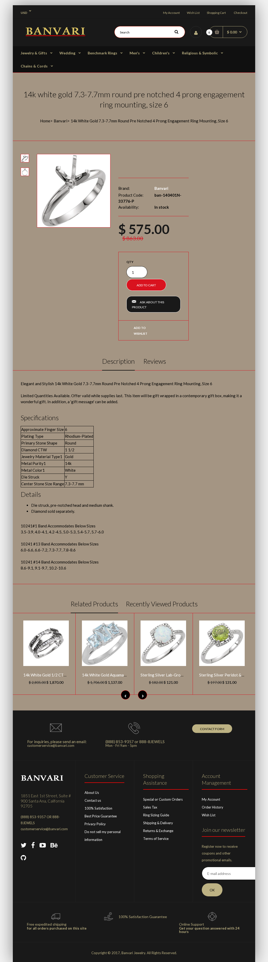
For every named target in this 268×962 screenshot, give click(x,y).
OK (212, 890)
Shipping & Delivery (158, 823)
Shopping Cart (216, 13)
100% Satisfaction (98, 808)
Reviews (154, 361)
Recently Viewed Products (162, 604)
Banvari (60, 120)
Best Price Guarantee (101, 816)
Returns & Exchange (158, 831)
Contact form (212, 729)
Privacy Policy (95, 824)
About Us (92, 792)
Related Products (94, 604)
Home (45, 120)
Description (118, 361)
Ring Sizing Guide (156, 815)
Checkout (240, 13)
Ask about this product (148, 304)
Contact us (93, 800)
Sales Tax (150, 807)
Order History (212, 807)
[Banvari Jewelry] (55, 34)
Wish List (193, 13)
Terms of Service (156, 838)
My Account (171, 13)
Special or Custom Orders (163, 799)
